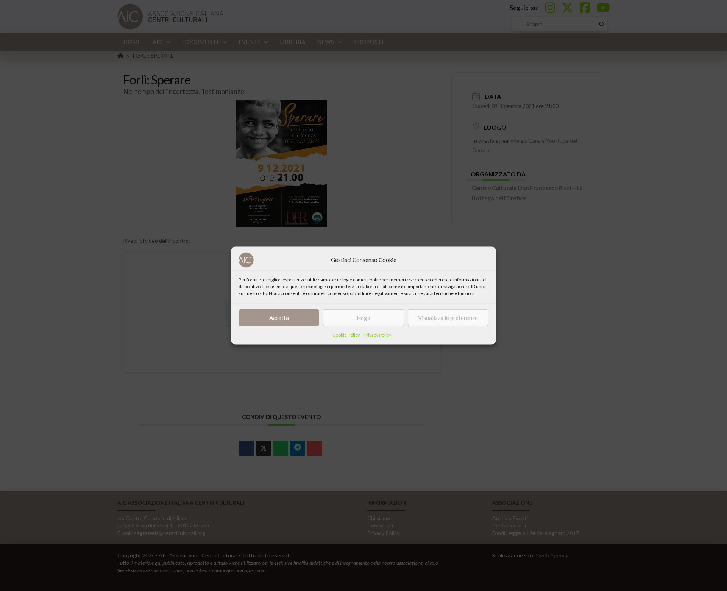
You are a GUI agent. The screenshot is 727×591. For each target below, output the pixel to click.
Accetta (279, 317)
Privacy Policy (377, 334)
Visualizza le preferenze (448, 317)
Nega (363, 317)
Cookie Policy (346, 334)
